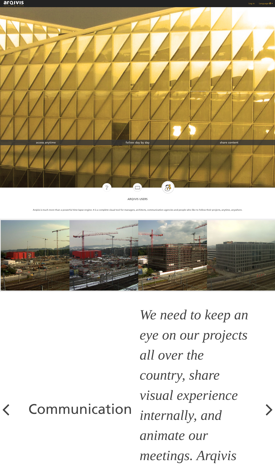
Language (264, 3)
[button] (11, 409)
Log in (252, 3)
